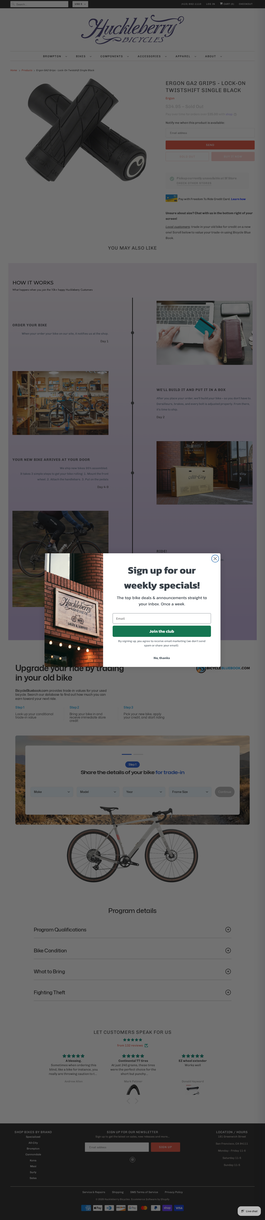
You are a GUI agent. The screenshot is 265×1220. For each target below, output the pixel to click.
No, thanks (162, 657)
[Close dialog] (215, 558)
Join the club (161, 631)
